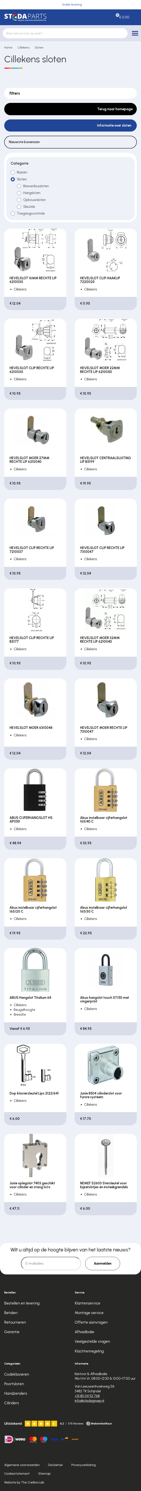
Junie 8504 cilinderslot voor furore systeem (101, 1095)
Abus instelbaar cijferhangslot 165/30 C (103, 909)
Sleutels (29, 206)
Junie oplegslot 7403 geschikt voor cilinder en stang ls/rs (32, 1185)
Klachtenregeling (89, 1351)
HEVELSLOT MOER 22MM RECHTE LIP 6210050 (100, 370)
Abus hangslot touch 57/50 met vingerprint (104, 999)
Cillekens (23, 47)
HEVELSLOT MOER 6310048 (31, 728)
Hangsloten (31, 193)
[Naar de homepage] (35, 17)
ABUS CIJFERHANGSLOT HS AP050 (31, 819)
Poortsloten (14, 1383)
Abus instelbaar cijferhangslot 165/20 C (33, 909)
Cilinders (11, 1403)
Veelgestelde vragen (92, 1341)
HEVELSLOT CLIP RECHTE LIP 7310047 (102, 550)
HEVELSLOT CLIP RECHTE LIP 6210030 (32, 370)
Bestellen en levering (21, 1303)
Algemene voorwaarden (22, 1465)
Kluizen (22, 172)
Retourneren (15, 1322)
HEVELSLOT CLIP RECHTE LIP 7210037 (32, 550)
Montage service (89, 1312)
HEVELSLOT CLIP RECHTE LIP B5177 (32, 640)
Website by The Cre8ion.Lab (24, 1482)
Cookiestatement (17, 1473)
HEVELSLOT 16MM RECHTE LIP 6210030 (33, 280)
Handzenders (15, 1393)
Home (8, 47)
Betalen (10, 1312)
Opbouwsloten (34, 200)
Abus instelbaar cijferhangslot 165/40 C (103, 819)
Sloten (39, 47)
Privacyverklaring (83, 1465)
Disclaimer (55, 1465)
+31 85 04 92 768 (87, 1396)
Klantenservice (87, 1303)
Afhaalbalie (84, 1331)
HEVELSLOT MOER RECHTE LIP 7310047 (103, 729)
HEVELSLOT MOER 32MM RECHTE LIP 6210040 (100, 640)
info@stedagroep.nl (89, 1401)
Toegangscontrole (31, 213)
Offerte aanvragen (91, 1322)
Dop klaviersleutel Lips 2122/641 (34, 1093)
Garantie (11, 1331)
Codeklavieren (16, 1374)
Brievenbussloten (36, 186)
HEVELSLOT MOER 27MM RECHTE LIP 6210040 (29, 460)
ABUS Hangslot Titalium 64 (30, 997)
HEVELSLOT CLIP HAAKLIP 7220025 (100, 280)
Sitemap (44, 1473)
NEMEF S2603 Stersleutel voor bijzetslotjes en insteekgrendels (104, 1185)
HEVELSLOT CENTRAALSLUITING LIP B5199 (105, 460)
